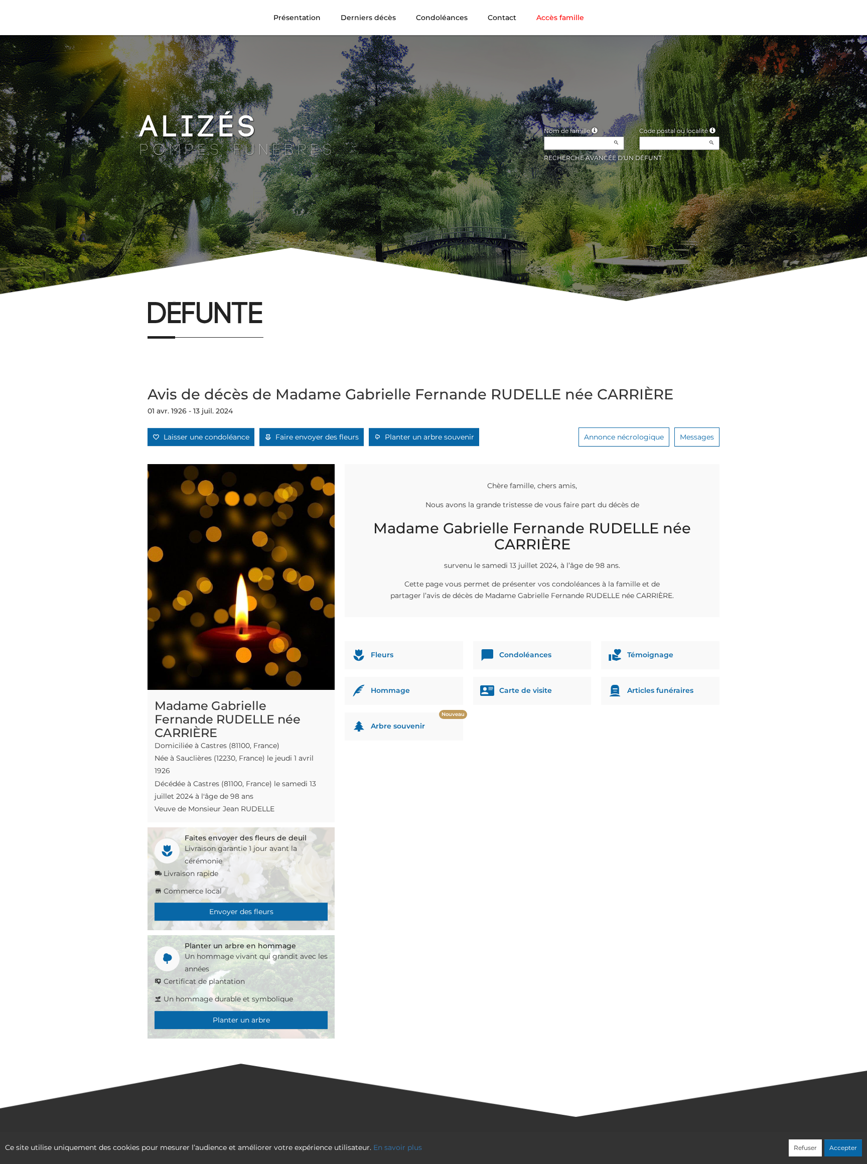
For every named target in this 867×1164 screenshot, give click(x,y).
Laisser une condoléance (204, 437)
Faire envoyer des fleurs (315, 437)
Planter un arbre (241, 1020)
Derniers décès (368, 17)
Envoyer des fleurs (241, 911)
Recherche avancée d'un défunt (603, 158)
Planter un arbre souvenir (427, 437)
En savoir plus (397, 1147)
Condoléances (442, 17)
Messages (697, 437)
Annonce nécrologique (624, 437)
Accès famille (560, 17)
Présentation (297, 17)
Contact (502, 17)
